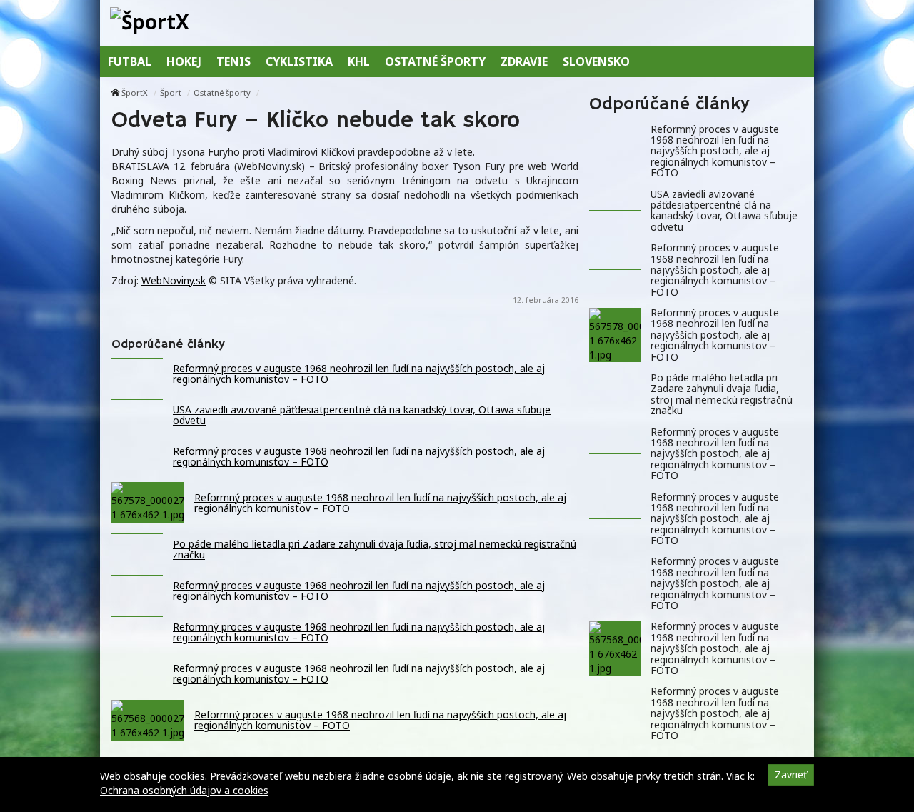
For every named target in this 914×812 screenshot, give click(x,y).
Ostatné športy (222, 92)
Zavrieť (791, 774)
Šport (170, 92)
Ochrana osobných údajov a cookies (184, 790)
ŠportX (134, 92)
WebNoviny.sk (173, 280)
